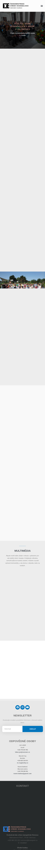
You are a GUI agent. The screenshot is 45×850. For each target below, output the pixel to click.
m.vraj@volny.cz (22, 759)
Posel (35, 580)
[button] (41, 6)
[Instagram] (22, 703)
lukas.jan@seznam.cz (22, 748)
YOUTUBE (35, 614)
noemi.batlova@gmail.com (23, 769)
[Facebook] (17, 703)
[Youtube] (27, 703)
